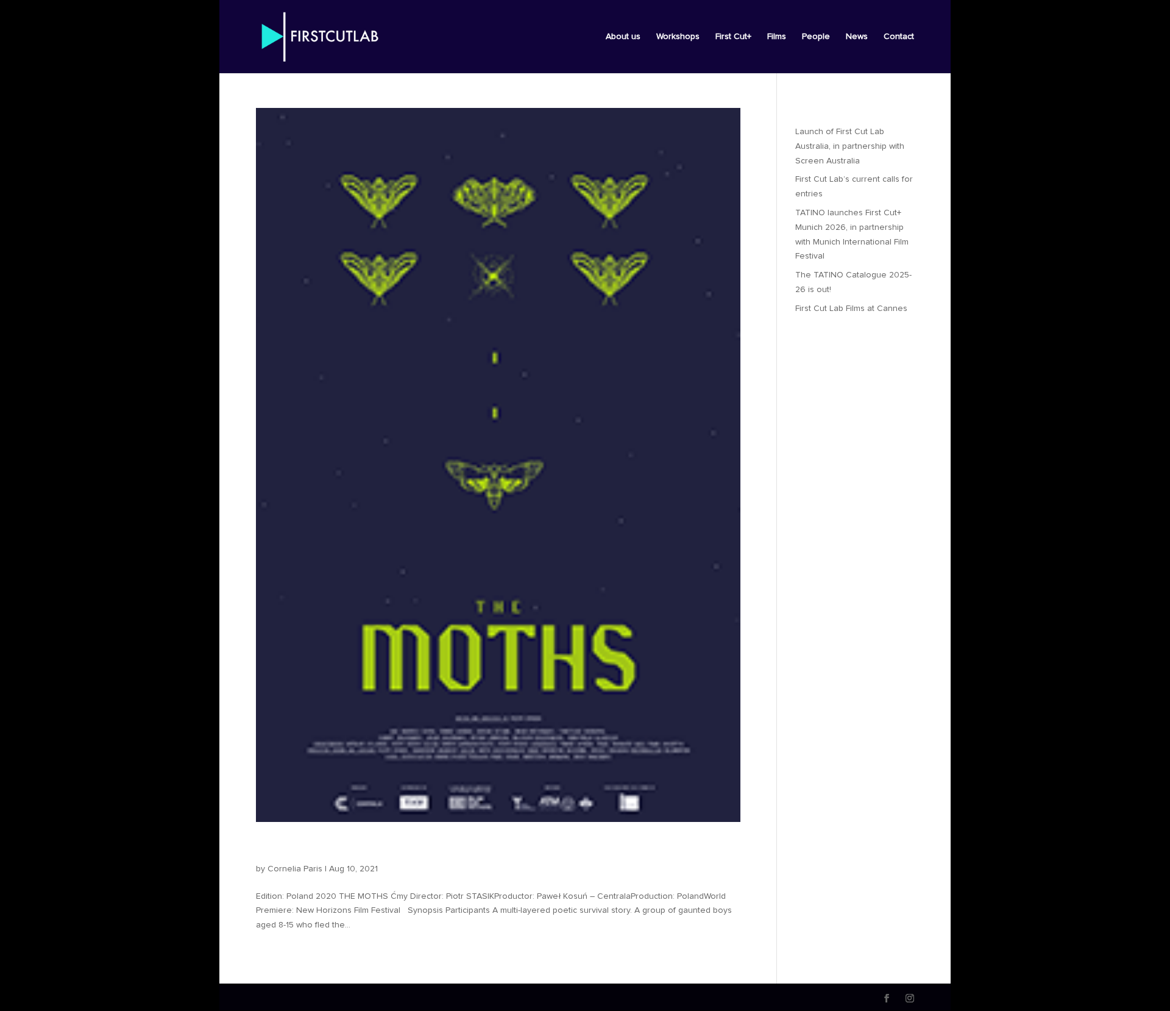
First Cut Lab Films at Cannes (851, 308)
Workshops (678, 36)
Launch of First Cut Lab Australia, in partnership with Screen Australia (849, 146)
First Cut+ (733, 36)
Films (776, 36)
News (857, 36)
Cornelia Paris (295, 869)
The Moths (295, 848)
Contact (899, 36)
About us (623, 36)
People (816, 36)
